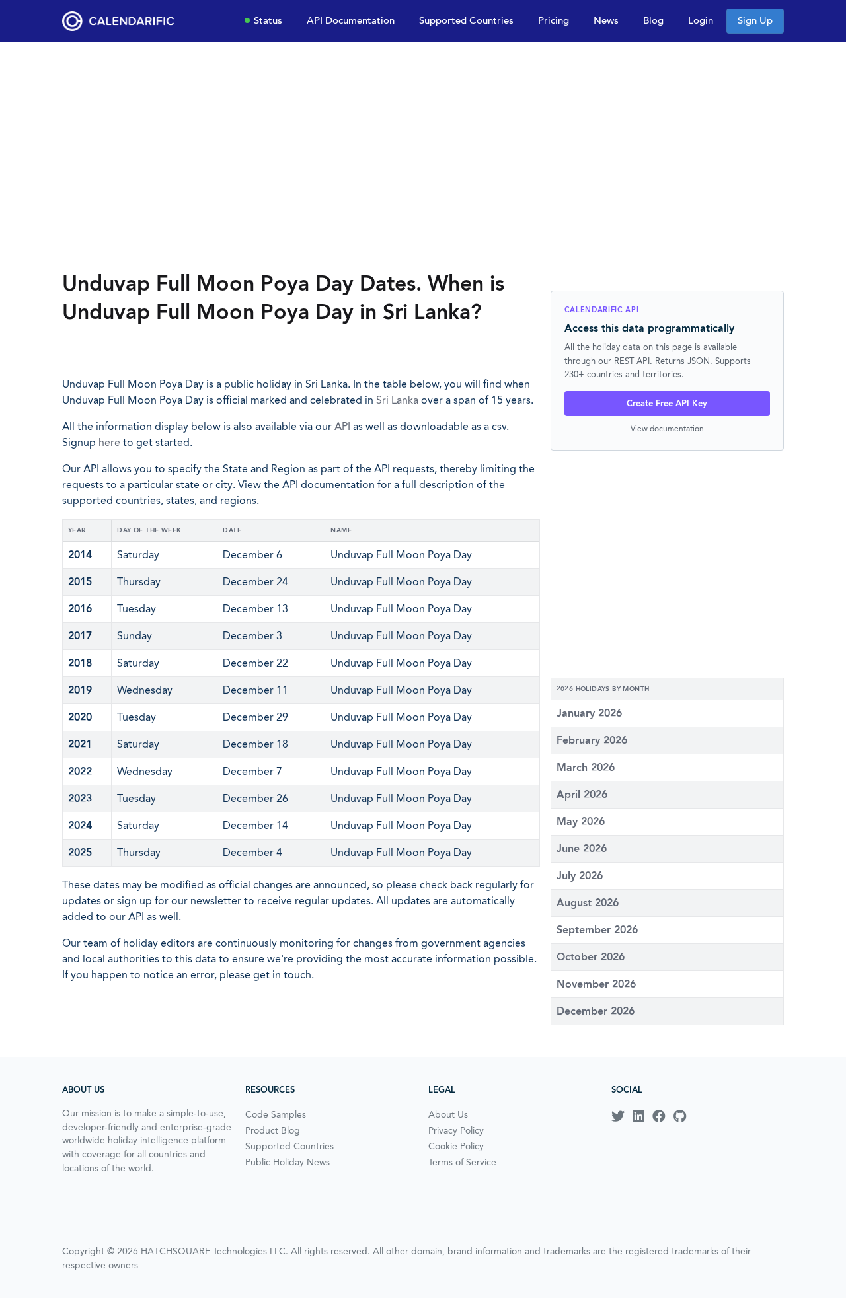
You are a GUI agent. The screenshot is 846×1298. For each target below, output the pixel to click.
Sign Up (755, 20)
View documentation (667, 428)
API (342, 426)
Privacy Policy (456, 1130)
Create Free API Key (667, 403)
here (109, 442)
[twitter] (618, 1116)
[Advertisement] (423, 155)
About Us (448, 1114)
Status (268, 20)
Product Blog (272, 1130)
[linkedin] (638, 1116)
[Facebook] (659, 1116)
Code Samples (275, 1114)
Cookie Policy (456, 1146)
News (606, 20)
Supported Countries (466, 20)
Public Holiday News (287, 1162)
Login (700, 20)
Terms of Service (462, 1162)
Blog (653, 20)
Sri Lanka (397, 400)
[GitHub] (679, 1116)
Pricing (553, 20)
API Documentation (351, 20)
